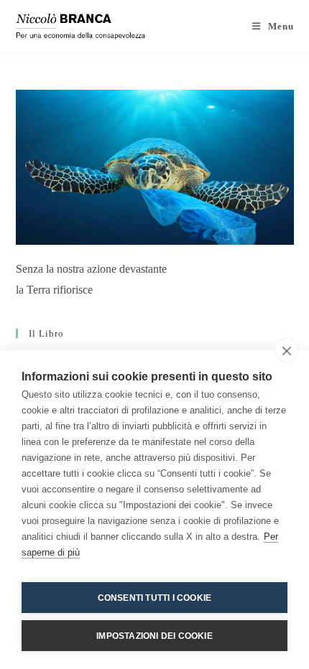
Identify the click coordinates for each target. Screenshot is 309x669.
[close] (286, 350)
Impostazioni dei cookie (154, 636)
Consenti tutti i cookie (155, 598)
